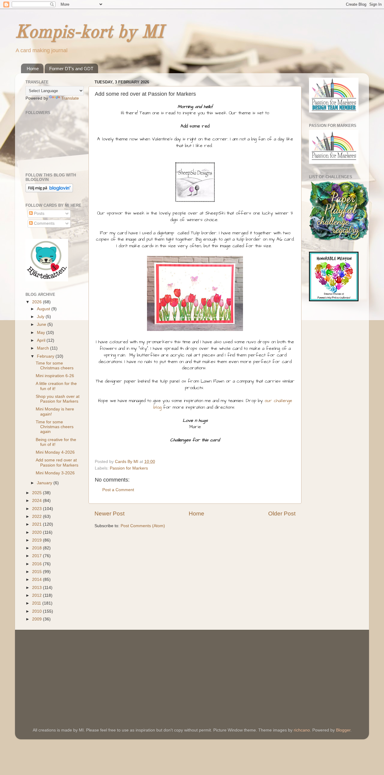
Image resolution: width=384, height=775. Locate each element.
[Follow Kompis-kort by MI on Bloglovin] (49, 191)
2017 (37, 556)
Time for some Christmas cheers (55, 365)
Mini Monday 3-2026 (55, 473)
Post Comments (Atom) (143, 526)
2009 (37, 619)
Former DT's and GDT (71, 68)
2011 (37, 603)
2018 (37, 548)
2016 (37, 564)
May (41, 332)
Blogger (343, 730)
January (45, 483)
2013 (37, 587)
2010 (37, 611)
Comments (44, 223)
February (46, 356)
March (43, 348)
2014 (37, 579)
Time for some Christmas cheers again (55, 427)
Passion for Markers (129, 468)
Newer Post (109, 513)
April (41, 340)
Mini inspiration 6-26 (55, 376)
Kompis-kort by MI (89, 33)
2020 (37, 532)
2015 (37, 571)
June (42, 324)
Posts (38, 213)
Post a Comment (118, 490)
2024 (37, 500)
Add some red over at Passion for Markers (57, 462)
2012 (37, 595)
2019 (37, 540)
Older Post (282, 513)
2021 (37, 524)
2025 (37, 493)
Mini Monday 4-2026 (55, 452)
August (44, 309)
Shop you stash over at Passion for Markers (58, 399)
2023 (37, 508)
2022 (37, 516)
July (41, 316)
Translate (70, 98)
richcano (302, 730)
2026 (37, 302)
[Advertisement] (71, 670)
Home (33, 68)
